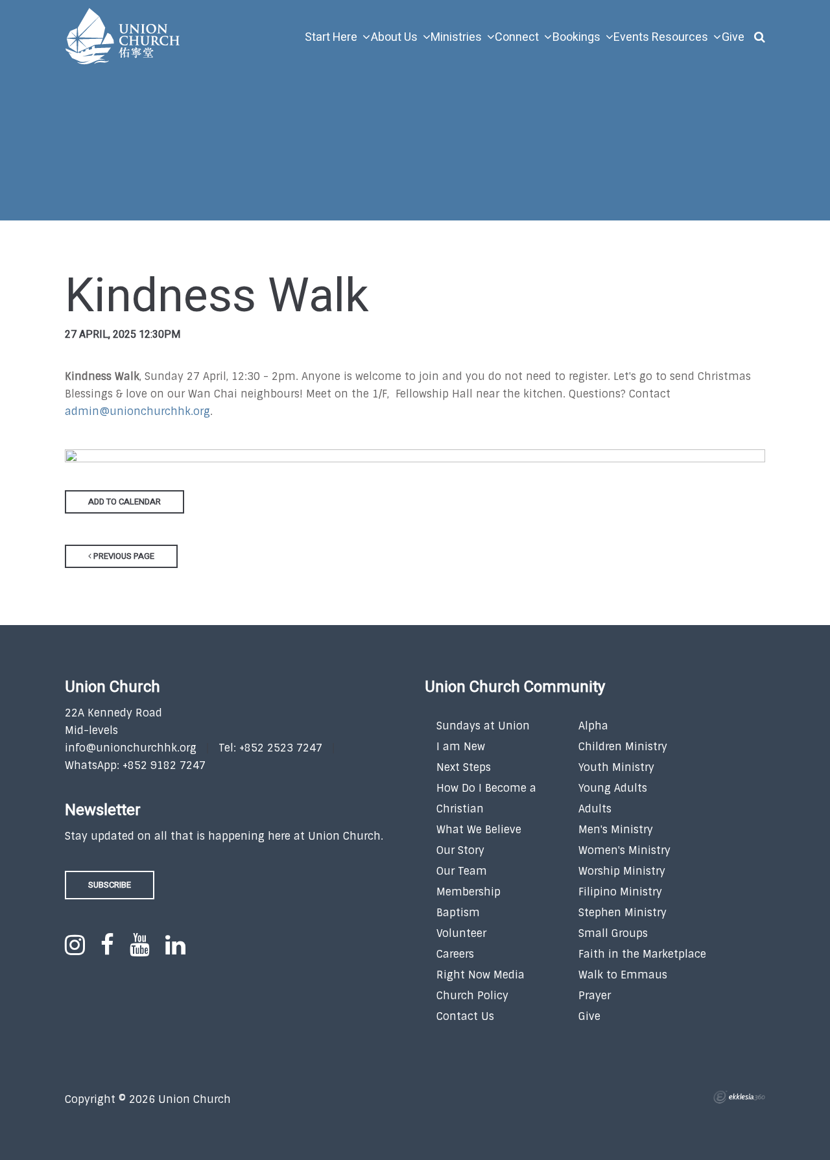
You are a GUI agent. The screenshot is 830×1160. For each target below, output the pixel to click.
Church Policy (472, 995)
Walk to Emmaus (622, 975)
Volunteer (461, 933)
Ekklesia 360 (739, 1097)
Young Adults (612, 788)
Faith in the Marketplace (642, 954)
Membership (468, 892)
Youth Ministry (616, 767)
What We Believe (478, 829)
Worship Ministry (621, 871)
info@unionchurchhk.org (130, 748)
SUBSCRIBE (109, 885)
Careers (455, 954)
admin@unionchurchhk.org (137, 411)
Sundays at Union (483, 726)
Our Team (461, 871)
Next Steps (463, 767)
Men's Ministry (615, 829)
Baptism (458, 912)
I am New (460, 746)
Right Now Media (480, 975)
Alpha (593, 726)
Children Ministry (622, 746)
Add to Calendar (124, 501)
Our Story (460, 850)
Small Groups (613, 933)
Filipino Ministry (620, 892)
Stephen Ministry (622, 912)
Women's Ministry (624, 850)
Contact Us (465, 1016)
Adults (594, 809)
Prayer (594, 995)
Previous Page (122, 556)
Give (589, 1016)
